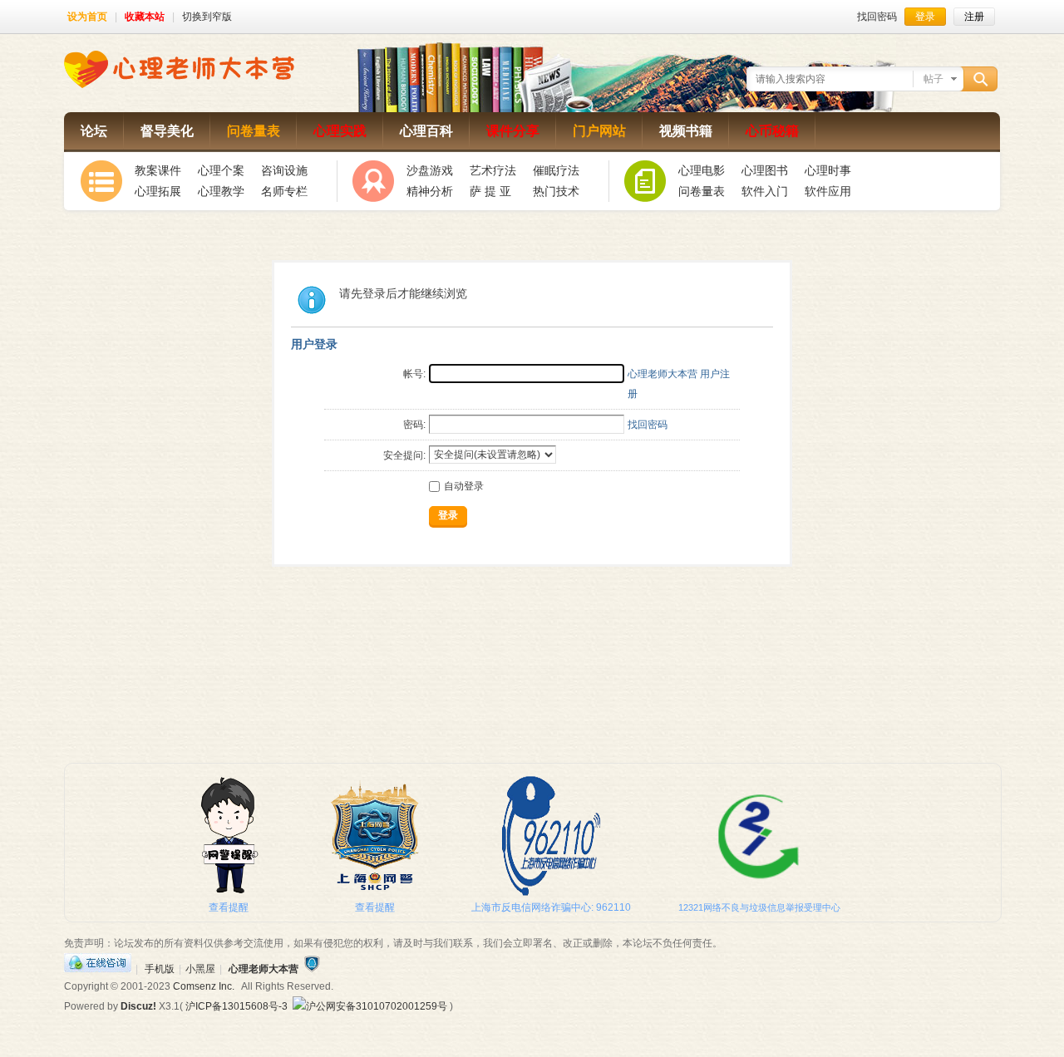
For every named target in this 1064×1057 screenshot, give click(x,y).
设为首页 (87, 16)
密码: (414, 424)
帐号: (414, 374)
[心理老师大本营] (179, 85)
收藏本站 (145, 16)
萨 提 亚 (490, 191)
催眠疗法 (556, 170)
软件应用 (828, 191)
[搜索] (982, 79)
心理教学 (221, 191)
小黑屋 (200, 969)
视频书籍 (685, 131)
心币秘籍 (772, 131)
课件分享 (512, 131)
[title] (311, 969)
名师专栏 (284, 191)
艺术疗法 (493, 170)
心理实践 (340, 131)
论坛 (94, 131)
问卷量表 (253, 131)
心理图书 (764, 170)
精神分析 (429, 191)
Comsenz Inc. (203, 986)
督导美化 (167, 131)
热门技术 (556, 191)
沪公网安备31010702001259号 (376, 1006)
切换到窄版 (207, 16)
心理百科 (426, 131)
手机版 (160, 969)
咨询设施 (284, 170)
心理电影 (701, 170)
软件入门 (764, 191)
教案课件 (158, 170)
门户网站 (599, 131)
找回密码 (877, 16)
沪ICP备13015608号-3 (236, 1006)
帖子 (933, 79)
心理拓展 (158, 191)
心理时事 (828, 170)
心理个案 (221, 170)
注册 (974, 16)
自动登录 (464, 486)
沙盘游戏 (429, 170)
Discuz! (138, 1006)
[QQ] (97, 969)
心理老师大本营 (263, 969)
